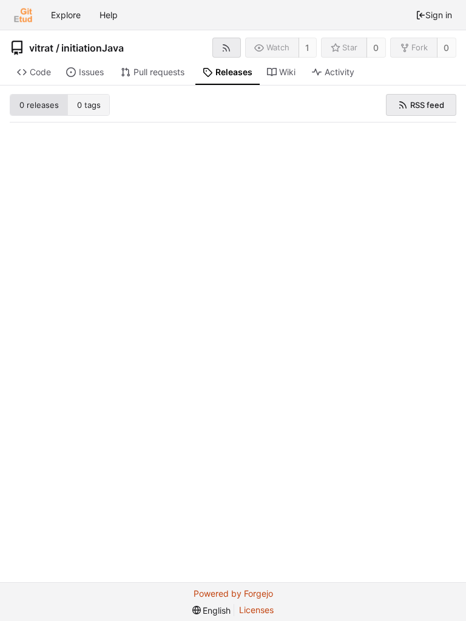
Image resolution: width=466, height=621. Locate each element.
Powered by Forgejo (233, 593)
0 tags (89, 105)
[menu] (211, 610)
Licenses (256, 610)
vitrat (41, 48)
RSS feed (427, 105)
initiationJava (92, 48)
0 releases (39, 105)
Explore (66, 15)
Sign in (438, 15)
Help (109, 15)
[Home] (23, 15)
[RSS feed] (226, 48)
